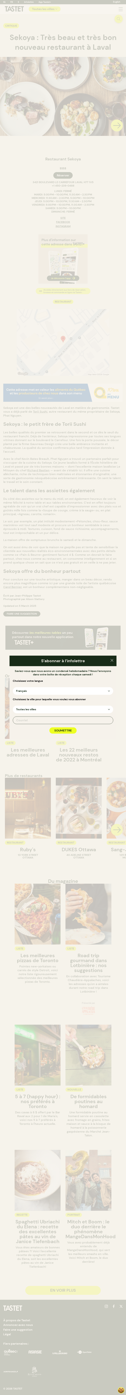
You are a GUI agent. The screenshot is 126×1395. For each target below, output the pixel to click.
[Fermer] (112, 661)
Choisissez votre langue (28, 681)
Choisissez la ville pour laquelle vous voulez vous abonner (49, 699)
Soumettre (63, 730)
